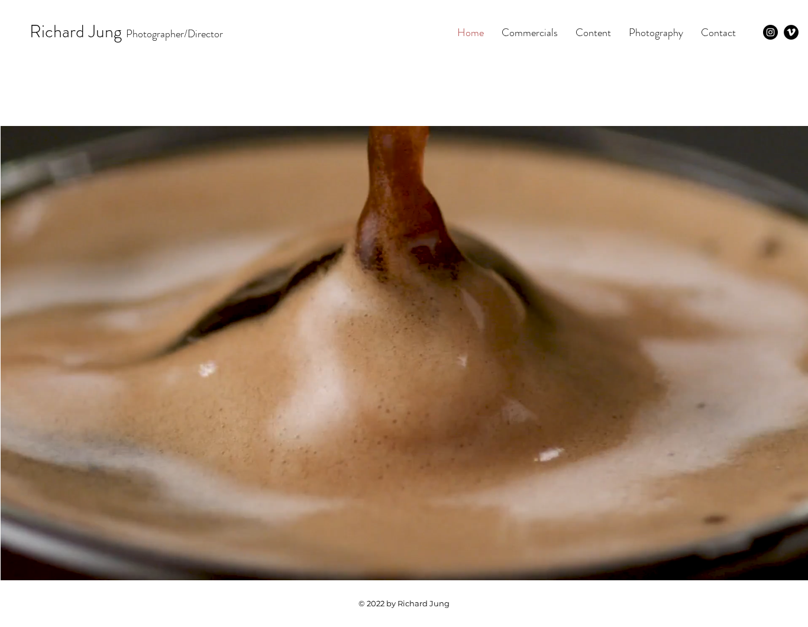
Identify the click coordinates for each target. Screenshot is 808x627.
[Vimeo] (791, 32)
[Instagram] (770, 32)
